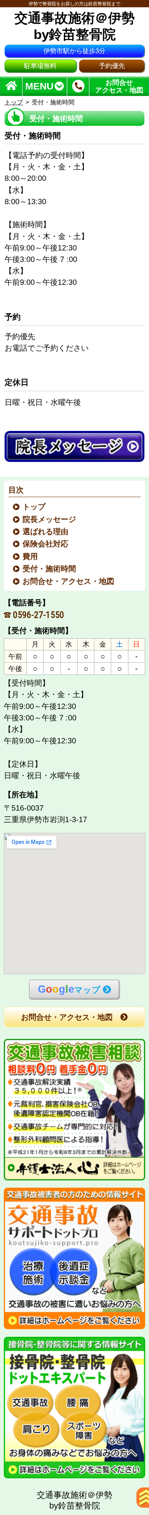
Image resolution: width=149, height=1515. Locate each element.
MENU (39, 86)
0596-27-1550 (38, 615)
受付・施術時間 (49, 568)
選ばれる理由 (46, 531)
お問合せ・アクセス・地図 (69, 581)
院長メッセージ (49, 519)
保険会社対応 (46, 544)
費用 (30, 556)
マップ (69, 989)
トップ (14, 102)
